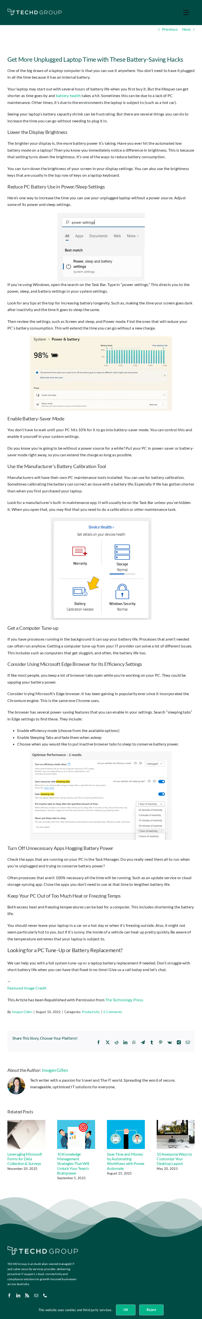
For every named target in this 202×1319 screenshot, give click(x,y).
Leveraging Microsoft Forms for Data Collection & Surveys (24, 1159)
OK (125, 1310)
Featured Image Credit (27, 988)
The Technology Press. (124, 999)
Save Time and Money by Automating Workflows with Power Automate (126, 1161)
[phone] (45, 1295)
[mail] (36, 1295)
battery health (68, 95)
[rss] (27, 1295)
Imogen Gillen (22, 1012)
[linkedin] (18, 1295)
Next (186, 29)
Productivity (91, 1012)
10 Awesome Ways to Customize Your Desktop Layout (174, 1159)
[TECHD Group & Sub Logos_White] (34, 10)
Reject (151, 1310)
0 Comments (112, 1012)
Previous (170, 29)
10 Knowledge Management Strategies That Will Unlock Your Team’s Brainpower (73, 1163)
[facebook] (9, 1295)
